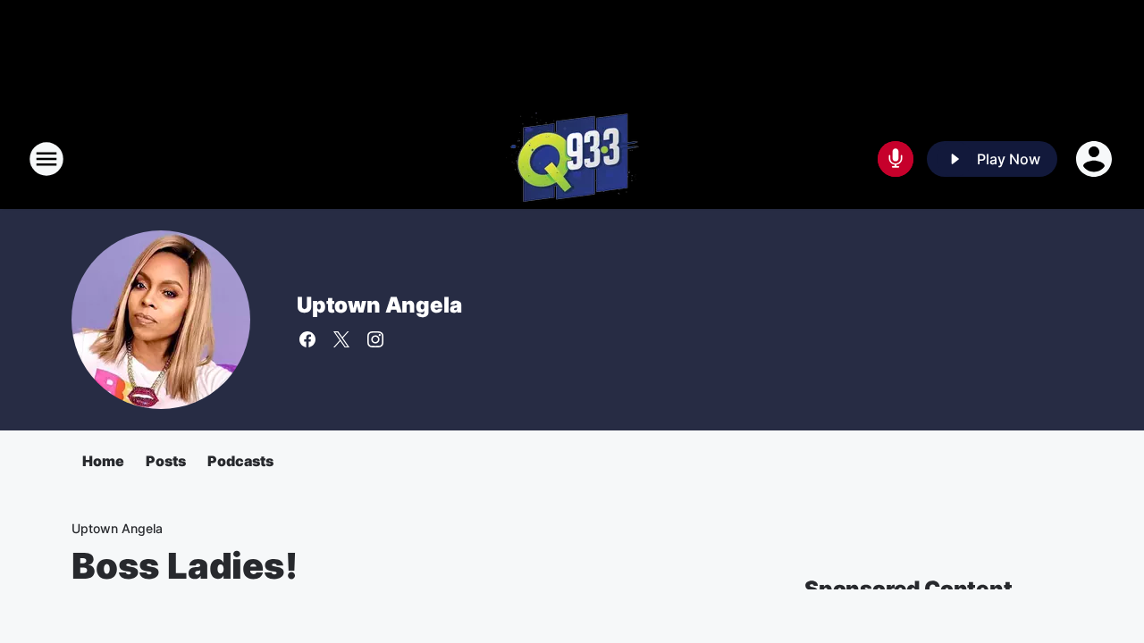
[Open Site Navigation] (46, 159)
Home (103, 461)
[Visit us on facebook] (307, 339)
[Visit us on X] (341, 339)
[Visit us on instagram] (375, 339)
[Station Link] (572, 159)
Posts (166, 461)
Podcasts (240, 461)
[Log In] (1095, 159)
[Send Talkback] (895, 159)
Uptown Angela (379, 305)
